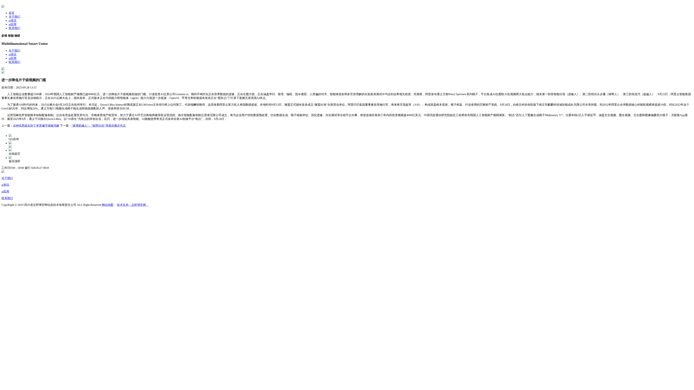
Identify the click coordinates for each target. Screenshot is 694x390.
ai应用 (12, 24)
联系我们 (14, 28)
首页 (11, 12)
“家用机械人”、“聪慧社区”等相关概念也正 (99, 125)
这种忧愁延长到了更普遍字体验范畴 (36, 125)
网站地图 (107, 204)
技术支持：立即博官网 (133, 204)
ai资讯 (12, 20)
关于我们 (14, 16)
